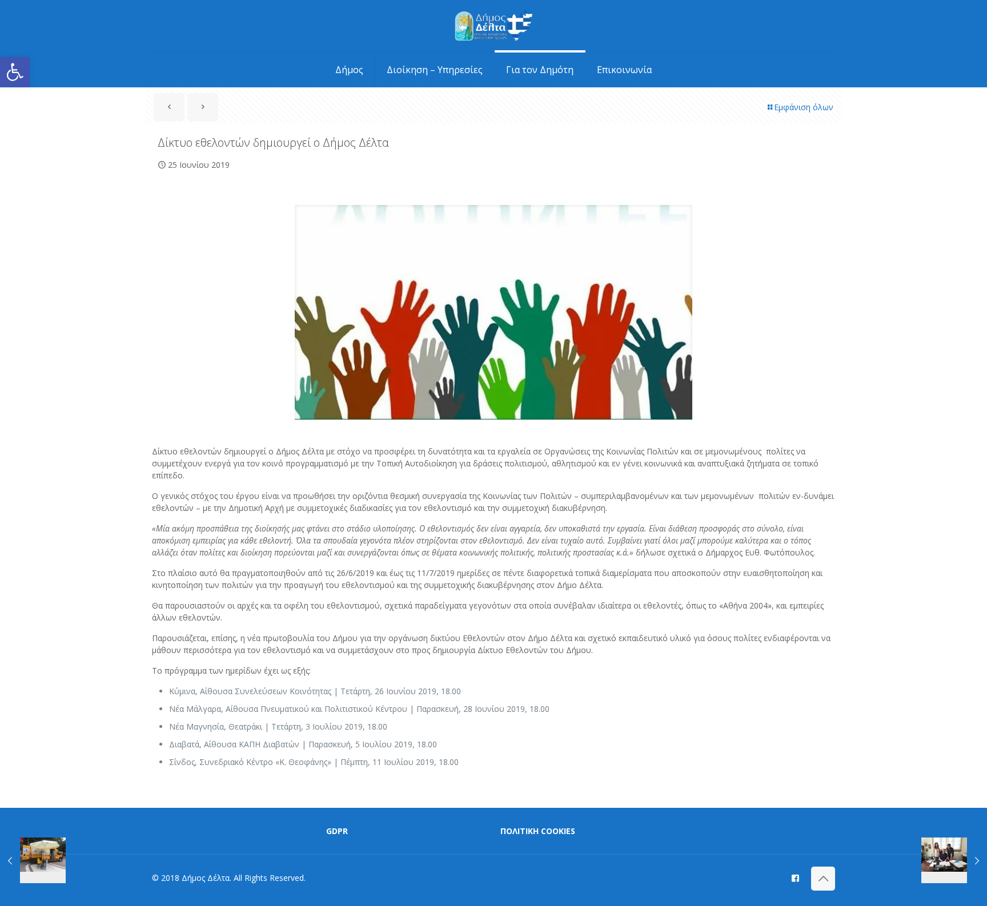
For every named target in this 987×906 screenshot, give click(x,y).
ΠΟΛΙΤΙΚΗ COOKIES (537, 831)
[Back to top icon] (823, 879)
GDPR (337, 831)
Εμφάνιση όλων (803, 107)
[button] (15, 72)
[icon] (795, 877)
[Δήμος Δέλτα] (494, 26)
